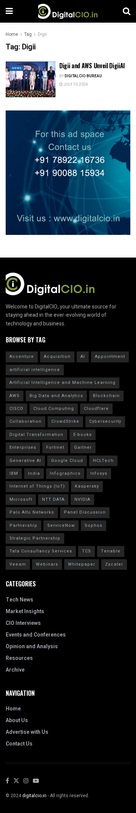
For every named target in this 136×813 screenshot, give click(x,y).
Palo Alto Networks (31, 512)
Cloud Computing (53, 408)
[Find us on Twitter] (16, 781)
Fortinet (55, 447)
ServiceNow (61, 525)
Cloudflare (96, 408)
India (34, 473)
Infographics (65, 473)
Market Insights (25, 611)
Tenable (111, 551)
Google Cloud (67, 460)
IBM (13, 473)
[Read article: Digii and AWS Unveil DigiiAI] (31, 79)
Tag (28, 34)
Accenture (21, 356)
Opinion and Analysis (32, 646)
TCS (86, 551)
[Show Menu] (9, 11)
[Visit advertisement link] (68, 172)
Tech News (19, 600)
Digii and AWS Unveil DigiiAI (92, 65)
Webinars (47, 564)
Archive (15, 670)
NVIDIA (82, 499)
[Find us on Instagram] (26, 781)
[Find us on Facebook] (7, 781)
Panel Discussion (85, 512)
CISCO (16, 408)
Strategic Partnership (34, 538)
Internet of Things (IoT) (37, 486)
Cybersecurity (105, 421)
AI (82, 356)
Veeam (17, 564)
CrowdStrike (65, 421)
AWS (14, 396)
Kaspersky (87, 486)
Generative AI (25, 460)
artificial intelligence (34, 370)
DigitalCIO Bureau (83, 76)
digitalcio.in (34, 795)
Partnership (23, 525)
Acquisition (57, 356)
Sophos (93, 525)
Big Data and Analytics (56, 396)
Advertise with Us (27, 732)
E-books (82, 434)
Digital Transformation (36, 434)
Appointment (110, 356)
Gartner (83, 447)
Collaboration (25, 421)
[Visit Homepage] (67, 11)
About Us (17, 720)
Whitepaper (81, 564)
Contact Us (19, 744)
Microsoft (20, 499)
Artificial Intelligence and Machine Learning (62, 382)
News (17, 68)
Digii (42, 34)
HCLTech (103, 460)
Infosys (98, 473)
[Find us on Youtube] (36, 781)
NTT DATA (53, 499)
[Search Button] (126, 11)
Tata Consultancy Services (40, 551)
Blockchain (106, 396)
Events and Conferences (36, 635)
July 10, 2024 (75, 84)
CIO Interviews (23, 623)
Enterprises (22, 447)
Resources (19, 658)
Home (12, 34)
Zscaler (114, 564)
